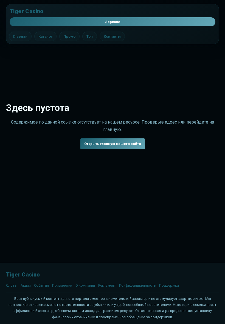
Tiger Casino (27, 11)
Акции (26, 285)
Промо (69, 36)
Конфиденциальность (137, 285)
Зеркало (112, 22)
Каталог (45, 36)
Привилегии (62, 285)
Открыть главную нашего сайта (112, 144)
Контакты (112, 36)
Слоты (11, 285)
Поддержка (169, 285)
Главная (20, 36)
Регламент (107, 285)
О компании (85, 285)
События (41, 285)
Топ (89, 36)
